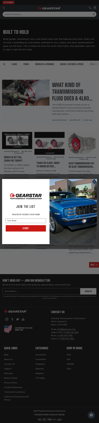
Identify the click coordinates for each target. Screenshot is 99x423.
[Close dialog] (94, 182)
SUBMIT (25, 228)
